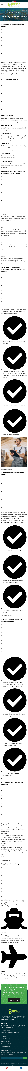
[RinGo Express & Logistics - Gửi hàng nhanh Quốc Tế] (14, 5)
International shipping (14, 10)
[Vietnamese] (15, 1)
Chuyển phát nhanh (6, 1044)
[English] (13, 1)
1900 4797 (8, 1030)
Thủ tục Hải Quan (5, 1041)
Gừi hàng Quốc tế (5, 1046)
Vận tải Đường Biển (6, 1039)
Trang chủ (4, 10)
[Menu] (2, 5)
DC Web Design (17, 1065)
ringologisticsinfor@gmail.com (12, 1032)
